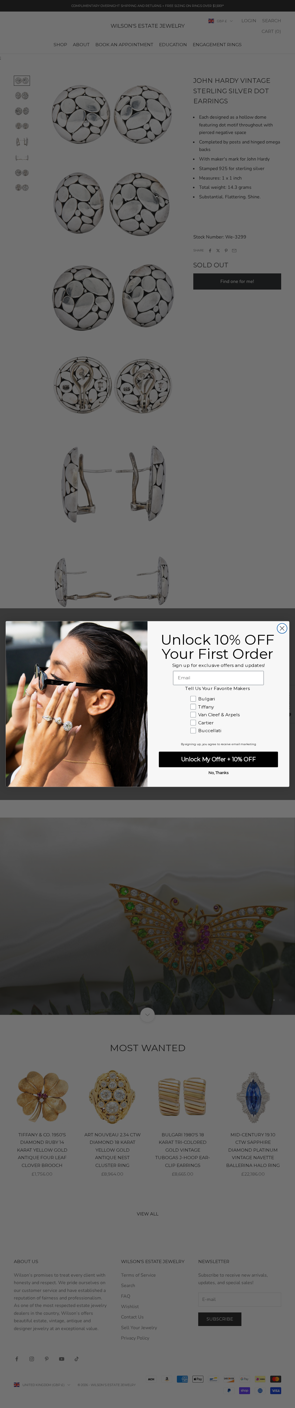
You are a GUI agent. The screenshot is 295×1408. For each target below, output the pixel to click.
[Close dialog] (282, 628)
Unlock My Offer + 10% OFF (218, 759)
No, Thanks (218, 772)
